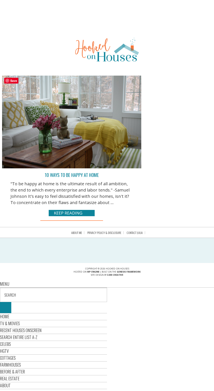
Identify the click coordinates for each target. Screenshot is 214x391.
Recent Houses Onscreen (21, 330)
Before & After (12, 371)
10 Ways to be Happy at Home (72, 174)
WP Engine (93, 271)
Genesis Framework (129, 271)
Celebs (5, 344)
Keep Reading (68, 213)
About (5, 385)
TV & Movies (10, 323)
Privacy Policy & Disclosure (104, 232)
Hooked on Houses (107, 49)
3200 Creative (115, 274)
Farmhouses (10, 365)
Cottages (8, 358)
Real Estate (9, 378)
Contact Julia (135, 232)
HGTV (4, 351)
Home (4, 316)
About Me (76, 232)
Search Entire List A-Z (18, 337)
